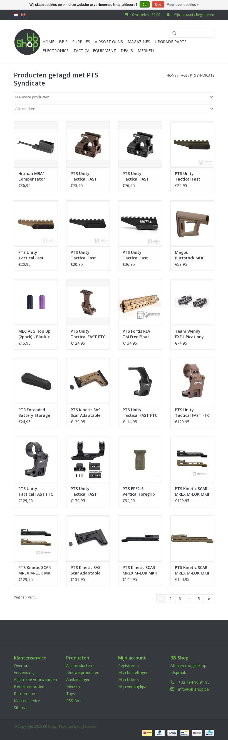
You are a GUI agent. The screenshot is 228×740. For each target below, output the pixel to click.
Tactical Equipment (94, 50)
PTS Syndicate (202, 75)
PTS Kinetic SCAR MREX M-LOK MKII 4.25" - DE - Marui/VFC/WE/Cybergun (192, 570)
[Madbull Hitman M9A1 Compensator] (36, 144)
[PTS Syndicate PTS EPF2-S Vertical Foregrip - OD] (140, 460)
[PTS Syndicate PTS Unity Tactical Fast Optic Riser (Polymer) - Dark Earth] (36, 223)
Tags (183, 75)
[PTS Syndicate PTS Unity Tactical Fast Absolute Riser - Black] (140, 223)
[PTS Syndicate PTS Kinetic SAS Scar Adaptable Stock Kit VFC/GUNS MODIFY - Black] (88, 538)
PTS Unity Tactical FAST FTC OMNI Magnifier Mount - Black (140, 412)
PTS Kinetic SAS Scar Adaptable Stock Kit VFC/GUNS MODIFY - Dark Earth (85, 412)
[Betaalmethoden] (146, 732)
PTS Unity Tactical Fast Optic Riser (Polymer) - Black (87, 255)
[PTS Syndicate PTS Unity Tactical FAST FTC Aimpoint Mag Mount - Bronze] (192, 381)
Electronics (56, 50)
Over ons (22, 665)
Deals (127, 50)
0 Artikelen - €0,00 (146, 14)
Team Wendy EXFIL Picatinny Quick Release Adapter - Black (190, 334)
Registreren (128, 665)
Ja (145, 5)
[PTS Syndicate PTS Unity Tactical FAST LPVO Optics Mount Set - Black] (88, 460)
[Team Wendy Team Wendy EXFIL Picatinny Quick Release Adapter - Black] (192, 302)
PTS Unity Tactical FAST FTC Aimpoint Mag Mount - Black (35, 491)
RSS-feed (74, 700)
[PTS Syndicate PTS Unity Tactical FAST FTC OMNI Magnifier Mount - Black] (140, 381)
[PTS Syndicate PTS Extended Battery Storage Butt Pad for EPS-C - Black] (36, 381)
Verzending (24, 672)
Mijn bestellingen (133, 672)
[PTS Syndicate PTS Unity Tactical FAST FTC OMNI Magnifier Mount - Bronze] (88, 302)
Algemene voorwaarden (35, 679)
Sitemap (21, 707)
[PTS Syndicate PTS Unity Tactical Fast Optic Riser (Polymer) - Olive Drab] (192, 144)
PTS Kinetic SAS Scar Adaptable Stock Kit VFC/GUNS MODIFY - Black (85, 570)
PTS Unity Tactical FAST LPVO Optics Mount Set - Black (88, 491)
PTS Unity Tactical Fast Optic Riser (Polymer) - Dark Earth (34, 255)
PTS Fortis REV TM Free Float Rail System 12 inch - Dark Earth (139, 334)
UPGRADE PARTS (171, 41)
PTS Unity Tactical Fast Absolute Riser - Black (138, 255)
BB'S (63, 41)
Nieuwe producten (82, 672)
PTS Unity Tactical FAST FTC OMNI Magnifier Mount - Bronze (88, 334)
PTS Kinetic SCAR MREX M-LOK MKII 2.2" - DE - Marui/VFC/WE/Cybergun (192, 491)
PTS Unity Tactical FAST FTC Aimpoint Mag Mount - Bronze (192, 412)
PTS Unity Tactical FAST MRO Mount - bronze (84, 176)
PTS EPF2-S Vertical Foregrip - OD (139, 491)
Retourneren (25, 693)
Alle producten (79, 665)
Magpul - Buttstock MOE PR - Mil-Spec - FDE (189, 255)
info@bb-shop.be (193, 689)
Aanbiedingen (78, 679)
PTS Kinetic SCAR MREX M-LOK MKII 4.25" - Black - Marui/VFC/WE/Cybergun (140, 570)
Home (48, 41)
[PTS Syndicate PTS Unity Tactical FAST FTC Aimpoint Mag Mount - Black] (36, 460)
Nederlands (16, 15)
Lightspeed (87, 726)
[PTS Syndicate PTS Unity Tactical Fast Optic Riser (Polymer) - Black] (88, 223)
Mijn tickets (128, 679)
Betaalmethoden (29, 686)
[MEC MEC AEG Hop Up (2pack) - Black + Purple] (36, 302)
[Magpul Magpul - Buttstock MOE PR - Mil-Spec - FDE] (192, 223)
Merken (146, 50)
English (23, 15)
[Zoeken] (172, 33)
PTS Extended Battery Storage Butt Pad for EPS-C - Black (35, 412)
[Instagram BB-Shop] (119, 632)
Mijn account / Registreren (193, 14)
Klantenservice (27, 700)
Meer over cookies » (183, 5)
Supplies (81, 41)
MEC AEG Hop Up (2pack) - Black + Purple (34, 334)
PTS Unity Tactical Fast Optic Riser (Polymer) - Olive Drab (191, 176)
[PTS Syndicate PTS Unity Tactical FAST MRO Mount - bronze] (88, 144)
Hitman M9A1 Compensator (31, 176)
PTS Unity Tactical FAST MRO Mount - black (136, 176)
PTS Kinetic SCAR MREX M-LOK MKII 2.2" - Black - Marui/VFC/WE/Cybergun (35, 570)
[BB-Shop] (27, 41)
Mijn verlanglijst (132, 686)
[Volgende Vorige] (209, 599)
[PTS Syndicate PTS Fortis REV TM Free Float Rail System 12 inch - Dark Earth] (140, 302)
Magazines (139, 41)
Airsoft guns (109, 41)
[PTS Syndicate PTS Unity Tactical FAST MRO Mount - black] (140, 144)
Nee (158, 5)
